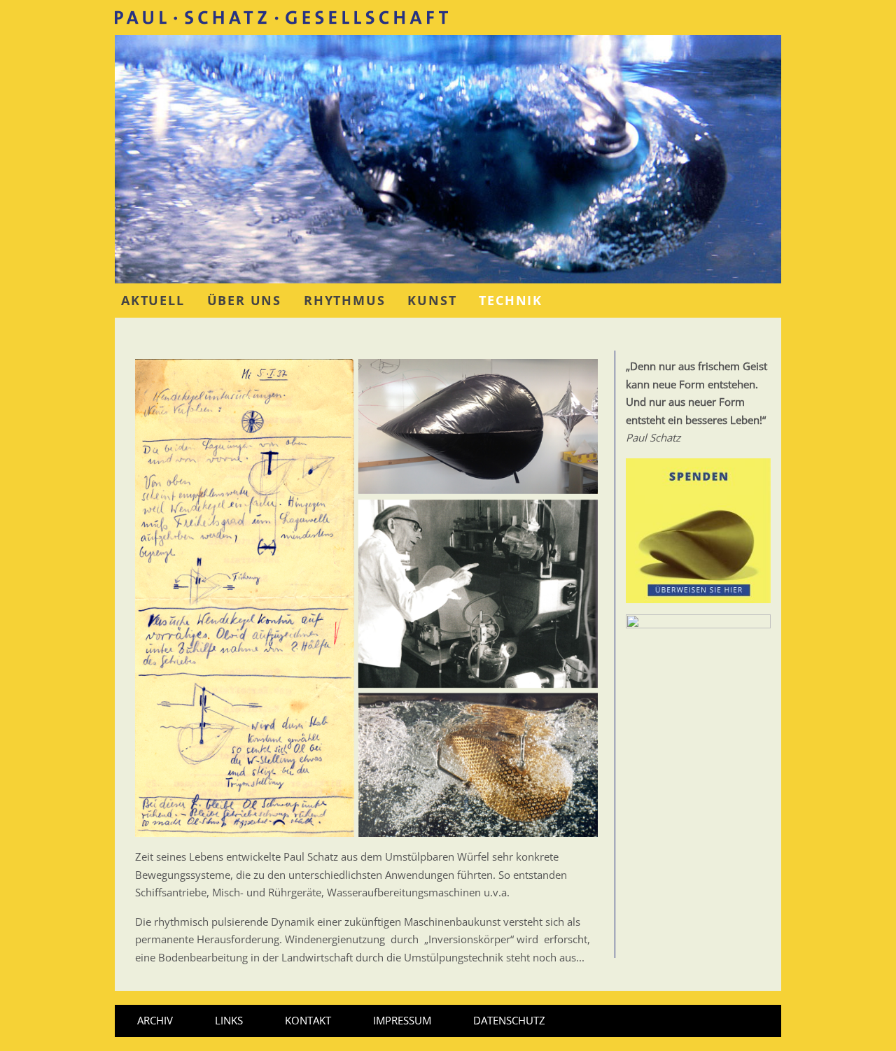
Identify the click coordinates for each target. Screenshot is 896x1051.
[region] (448, 159)
